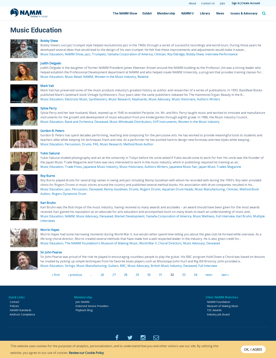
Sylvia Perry (48, 108)
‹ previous (75, 275)
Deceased (101, 122)
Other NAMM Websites (222, 297)
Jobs (222, 3)
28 (125, 275)
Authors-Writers (208, 99)
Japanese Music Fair (183, 167)
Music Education (51, 54)
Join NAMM (82, 302)
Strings (70, 266)
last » (225, 275)
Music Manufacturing (210, 189)
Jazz (87, 54)
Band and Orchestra (79, 122)
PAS (95, 144)
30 (149, 275)
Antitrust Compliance (22, 314)
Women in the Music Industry (115, 77)
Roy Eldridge (176, 54)
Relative (143, 77)
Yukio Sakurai (50, 153)
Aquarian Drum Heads (177, 189)
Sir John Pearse (51, 252)
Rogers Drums (150, 189)
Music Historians (183, 99)
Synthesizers (98, 99)
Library (205, 13)
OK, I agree (253, 349)
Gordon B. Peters (52, 131)
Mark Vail (47, 86)
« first (56, 275)
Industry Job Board (218, 314)
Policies (14, 306)
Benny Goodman (115, 189)
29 (137, 275)
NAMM (88, 77)
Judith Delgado (50, 63)
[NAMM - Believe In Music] (29, 16)
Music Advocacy (159, 99)
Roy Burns (47, 176)
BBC (123, 266)
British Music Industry (166, 266)
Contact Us (208, 3)
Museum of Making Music (222, 306)
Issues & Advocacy (244, 13)
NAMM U (187, 13)
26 (102, 275)
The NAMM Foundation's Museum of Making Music (101, 243)
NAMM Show (74, 54)
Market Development (130, 216)
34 (195, 275)
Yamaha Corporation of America (130, 54)
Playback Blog (84, 310)
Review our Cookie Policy (86, 353)
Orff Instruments (165, 122)
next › (209, 275)
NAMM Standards (20, 310)
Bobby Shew (49, 41)
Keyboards (139, 99)
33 (184, 275)
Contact (14, 302)
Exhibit (147, 13)
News (220, 13)
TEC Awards (214, 310)
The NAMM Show (125, 13)
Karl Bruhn (48, 203)
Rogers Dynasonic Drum (69, 194)
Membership (166, 13)
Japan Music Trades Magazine (220, 167)
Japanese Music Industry (100, 167)
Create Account (250, 3)
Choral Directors (170, 243)
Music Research (119, 99)
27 (114, 275)
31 (160, 275)
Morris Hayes (49, 230)
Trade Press (73, 167)
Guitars (113, 266)
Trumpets (99, 54)
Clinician (160, 54)
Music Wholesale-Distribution (130, 122)
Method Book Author (138, 144)
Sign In (236, 3)
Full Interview (225, 216)
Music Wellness (203, 216)
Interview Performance (221, 54)
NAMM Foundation (218, 302)
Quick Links (16, 297)
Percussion (72, 144)
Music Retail (73, 77)
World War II (148, 243)
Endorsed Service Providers (92, 306)
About (192, 3)
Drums (86, 144)
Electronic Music (76, 99)
